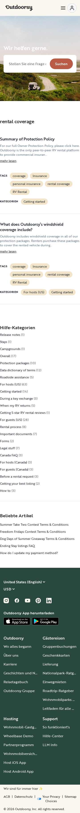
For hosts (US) (34, 292)
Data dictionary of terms (17, 370)
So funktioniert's (56, 727)
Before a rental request (17, 476)
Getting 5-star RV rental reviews (23, 412)
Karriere (10, 664)
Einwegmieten (54, 682)
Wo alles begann (17, 646)
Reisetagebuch (16, 682)
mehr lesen (8, 161)
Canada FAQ (9, 455)
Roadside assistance (14, 377)
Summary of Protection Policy (27, 139)
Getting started (34, 201)
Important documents (16, 434)
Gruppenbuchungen (59, 646)
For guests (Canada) (14, 469)
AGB (7, 796)
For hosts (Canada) (13, 462)
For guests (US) (11, 419)
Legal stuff (7, 448)
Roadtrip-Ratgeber (58, 690)
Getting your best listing (17, 483)
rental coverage (59, 183)
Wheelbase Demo (18, 736)
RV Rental (20, 191)
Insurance (40, 175)
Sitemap (70, 796)
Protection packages (14, 363)
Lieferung (50, 664)
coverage (19, 175)
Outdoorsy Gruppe (19, 690)
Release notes (10, 334)
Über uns (11, 655)
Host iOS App (15, 762)
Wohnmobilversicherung (24, 753)
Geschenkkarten (56, 655)
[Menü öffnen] (68, 8)
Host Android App (19, 771)
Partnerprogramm (19, 744)
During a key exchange (16, 398)
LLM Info (50, 744)
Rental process (10, 426)
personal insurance (26, 183)
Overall (5, 356)
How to (5, 490)
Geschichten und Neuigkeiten (28, 673)
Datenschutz (23, 796)
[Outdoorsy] (19, 8)
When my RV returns (15, 405)
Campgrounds (10, 348)
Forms (4, 441)
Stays (3, 341)
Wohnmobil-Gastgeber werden (29, 727)
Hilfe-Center (53, 736)
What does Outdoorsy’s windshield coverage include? (31, 226)
